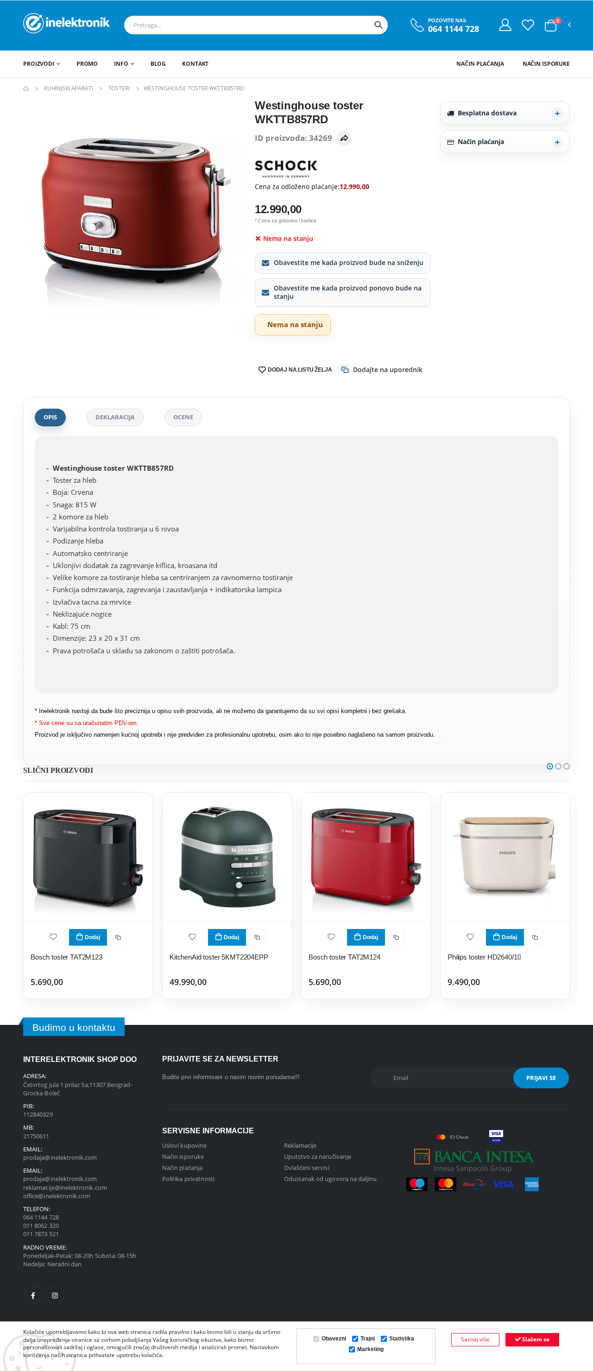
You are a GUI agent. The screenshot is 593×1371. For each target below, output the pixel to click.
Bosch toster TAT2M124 (344, 957)
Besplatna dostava (487, 112)
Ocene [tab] (183, 417)
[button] (550, 25)
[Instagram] (55, 1295)
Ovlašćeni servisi (306, 1167)
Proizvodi (38, 64)
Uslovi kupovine (184, 1145)
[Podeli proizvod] (344, 138)
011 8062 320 (41, 1225)
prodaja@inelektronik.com (60, 1157)
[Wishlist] (528, 24)
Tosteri (119, 88)
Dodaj (92, 937)
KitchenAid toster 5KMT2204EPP (219, 957)
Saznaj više (475, 1339)
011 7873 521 (41, 1234)
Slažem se (535, 1339)
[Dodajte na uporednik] (118, 937)
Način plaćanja (480, 64)
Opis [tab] (50, 417)
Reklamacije (300, 1145)
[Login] (505, 24)
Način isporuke (546, 64)
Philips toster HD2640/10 (484, 957)
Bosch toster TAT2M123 (66, 957)
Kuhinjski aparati (68, 88)
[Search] (378, 25)
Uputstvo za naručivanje (318, 1156)
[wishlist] (53, 936)
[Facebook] (33, 1295)
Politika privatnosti (188, 1179)
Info (121, 64)
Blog (158, 64)
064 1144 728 (453, 29)
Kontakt (195, 64)
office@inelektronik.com (57, 1196)
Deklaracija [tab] (115, 417)
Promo (87, 64)
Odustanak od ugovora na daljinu (330, 1179)
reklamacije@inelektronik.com (65, 1187)
